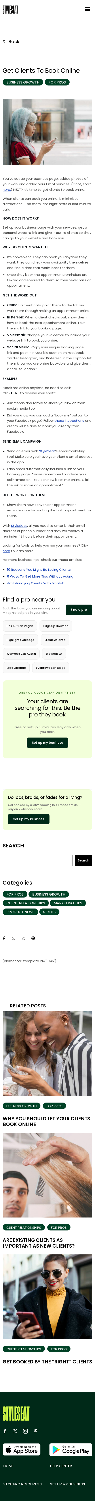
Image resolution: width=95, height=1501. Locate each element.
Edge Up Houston (55, 626)
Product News (20, 911)
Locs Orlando (16, 668)
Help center (61, 1466)
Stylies (49, 911)
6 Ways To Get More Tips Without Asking (40, 576)
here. (7, 189)
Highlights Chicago (20, 640)
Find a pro (79, 609)
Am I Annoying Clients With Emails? (35, 583)
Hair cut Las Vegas (19, 626)
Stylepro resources (22, 1484)
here (6, 551)
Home (8, 1466)
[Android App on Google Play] (70, 1449)
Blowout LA (54, 654)
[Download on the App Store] (21, 1449)
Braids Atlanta (54, 640)
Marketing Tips (68, 903)
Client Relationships (25, 903)
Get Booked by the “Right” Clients (47, 1361)
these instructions (69, 420)
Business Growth (22, 82)
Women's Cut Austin (21, 654)
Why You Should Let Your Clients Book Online (46, 1121)
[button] (87, 9)
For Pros (57, 82)
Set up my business (47, 742)
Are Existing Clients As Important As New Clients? (39, 1243)
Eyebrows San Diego (50, 668)
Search (13, 845)
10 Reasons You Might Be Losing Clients (39, 569)
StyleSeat (47, 451)
